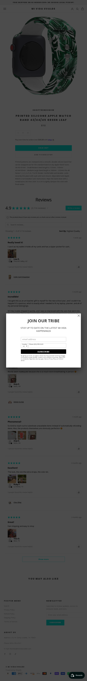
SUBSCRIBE (43, 351)
